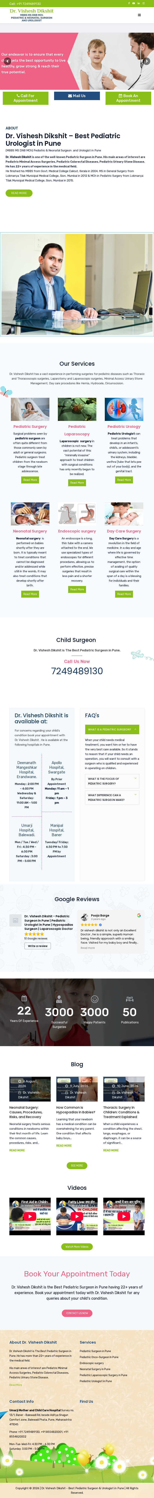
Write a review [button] (38, 946)
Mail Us (79, 96)
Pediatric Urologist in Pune (96, 1381)
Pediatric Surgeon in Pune (84, 157)
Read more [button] (88, 948)
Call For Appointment (26, 98)
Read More (17, 1150)
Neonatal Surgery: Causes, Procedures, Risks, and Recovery (25, 1112)
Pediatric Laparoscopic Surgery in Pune (103, 1375)
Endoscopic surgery (92, 1363)
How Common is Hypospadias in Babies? (75, 1109)
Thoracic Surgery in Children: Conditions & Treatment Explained (121, 1112)
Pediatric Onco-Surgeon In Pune (99, 1357)
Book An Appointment (128, 98)
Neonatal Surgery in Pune (95, 1369)
